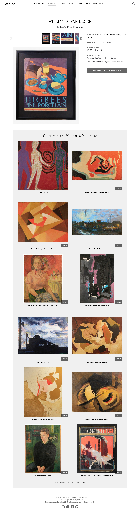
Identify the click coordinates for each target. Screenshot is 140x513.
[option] (46, 38)
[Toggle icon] (134, 4)
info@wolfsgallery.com (76, 500)
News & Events (99, 3)
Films (71, 3)
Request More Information (106, 70)
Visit (88, 3)
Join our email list (89, 502)
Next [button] (81, 38)
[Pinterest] (77, 507)
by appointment (75, 502)
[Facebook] (67, 507)
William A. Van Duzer (70, 21)
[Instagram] (63, 507)
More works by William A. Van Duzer (70, 482)
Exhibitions (39, 3)
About (79, 3)
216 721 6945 (62, 500)
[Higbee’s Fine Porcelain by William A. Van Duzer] (46, 85)
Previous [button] (10, 38)
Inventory (52, 3)
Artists (62, 3)
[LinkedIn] (72, 507)
